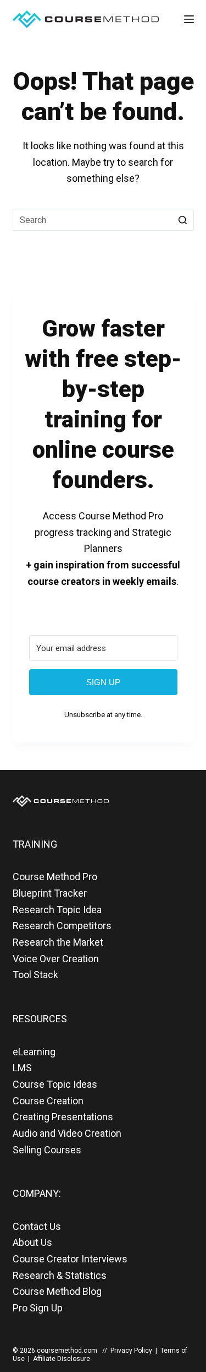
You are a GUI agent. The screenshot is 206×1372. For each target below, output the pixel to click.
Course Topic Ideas (55, 1084)
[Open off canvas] (189, 19)
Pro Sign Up (38, 1308)
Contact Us (37, 1226)
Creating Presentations (63, 1116)
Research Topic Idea (57, 909)
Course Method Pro (55, 876)
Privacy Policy (131, 1350)
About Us (32, 1242)
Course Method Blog (57, 1291)
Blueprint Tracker (50, 893)
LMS (22, 1067)
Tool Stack (35, 974)
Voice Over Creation (56, 958)
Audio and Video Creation (67, 1133)
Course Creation (48, 1101)
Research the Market (58, 942)
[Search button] (183, 220)
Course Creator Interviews (70, 1259)
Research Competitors (62, 925)
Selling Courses (47, 1150)
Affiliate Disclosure (61, 1359)
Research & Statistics (60, 1275)
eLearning (34, 1052)
